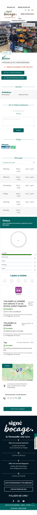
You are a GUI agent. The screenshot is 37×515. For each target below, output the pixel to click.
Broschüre (22, 508)
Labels (23, 505)
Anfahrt (7, 366)
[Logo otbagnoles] (18, 429)
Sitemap (29, 505)
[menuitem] (11, 7)
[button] (28, 10)
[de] (32, 10)
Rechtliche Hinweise (12, 505)
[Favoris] (25, 10)
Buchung (14, 508)
